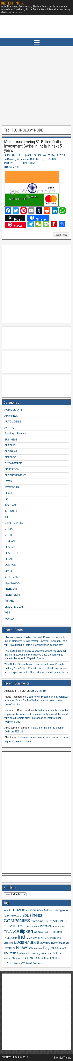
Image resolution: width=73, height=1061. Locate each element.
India (24, 936)
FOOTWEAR (11, 487)
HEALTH (9, 493)
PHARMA (9, 547)
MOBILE (9, 535)
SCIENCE (10, 564)
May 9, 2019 (58, 155)
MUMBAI (45, 942)
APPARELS (11, 415)
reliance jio (24, 953)
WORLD (9, 618)
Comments (13, 167)
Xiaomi (29, 963)
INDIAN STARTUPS (39, 938)
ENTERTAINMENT (15, 475)
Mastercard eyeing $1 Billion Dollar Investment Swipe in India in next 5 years (33, 146)
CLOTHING (10, 451)
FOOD (8, 481)
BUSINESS (36, 159)
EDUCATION (11, 469)
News (22, 947)
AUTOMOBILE (12, 421)
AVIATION (10, 427)
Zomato (37, 963)
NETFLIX (9, 948)
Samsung (35, 953)
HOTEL (8, 499)
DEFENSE (10, 457)
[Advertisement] (36, 86)
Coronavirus (39, 921)
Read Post (61, 234)
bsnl (22, 916)
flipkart (26, 931)
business (33, 915)
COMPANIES (17, 920)
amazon (17, 909)
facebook (60, 926)
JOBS (7, 517)
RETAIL (8, 559)
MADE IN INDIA (13, 523)
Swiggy (16, 958)
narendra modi (60, 942)
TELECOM (10, 588)
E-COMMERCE (13, 463)
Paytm (48, 948)
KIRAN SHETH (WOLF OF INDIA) (26, 155)
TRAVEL (9, 600)
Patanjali (38, 948)
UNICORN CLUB (13, 606)
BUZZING (50, 159)
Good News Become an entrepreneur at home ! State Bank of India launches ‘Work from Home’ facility (36, 700)
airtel (6, 910)
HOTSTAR (57, 932)
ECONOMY (47, 926)
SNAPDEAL (46, 953)
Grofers (47, 932)
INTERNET (10, 163)
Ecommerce (33, 926)
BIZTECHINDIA (12, 3)
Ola (31, 948)
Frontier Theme (62, 1057)
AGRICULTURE (13, 409)
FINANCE (11, 932)
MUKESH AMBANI (26, 942)
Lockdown (8, 943)
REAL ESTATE (13, 552)
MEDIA (8, 529)
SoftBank (58, 953)
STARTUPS (11, 576)
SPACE (8, 570)
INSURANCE (11, 505)
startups (7, 958)
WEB (7, 612)
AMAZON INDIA (34, 910)
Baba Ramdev (11, 916)
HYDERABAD (10, 938)
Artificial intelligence (56, 910)
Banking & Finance (18, 159)
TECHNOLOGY (27, 163)
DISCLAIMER (38, 690)
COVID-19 (55, 921)
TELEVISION (12, 594)
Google (38, 931)
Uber (46, 958)
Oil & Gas (10, 541)
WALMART (19, 963)
